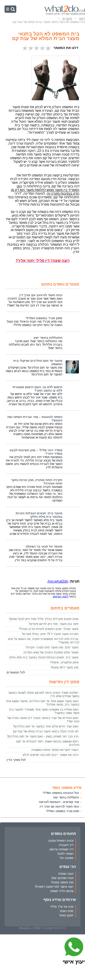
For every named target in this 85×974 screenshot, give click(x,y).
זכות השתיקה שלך (62, 878)
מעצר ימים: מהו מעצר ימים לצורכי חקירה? (51, 647)
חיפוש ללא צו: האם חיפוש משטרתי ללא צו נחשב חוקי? (37, 388)
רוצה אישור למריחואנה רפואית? (54, 886)
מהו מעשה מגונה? (62, 882)
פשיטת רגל (66, 858)
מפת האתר (66, 911)
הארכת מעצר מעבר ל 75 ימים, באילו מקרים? (50, 634)
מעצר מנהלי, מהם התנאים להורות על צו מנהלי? (48, 629)
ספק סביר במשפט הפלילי (44, 318)
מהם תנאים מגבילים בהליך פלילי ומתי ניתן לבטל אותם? (43, 619)
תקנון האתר (66, 915)
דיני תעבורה (66, 845)
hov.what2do (58, 581)
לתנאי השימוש (60, 596)
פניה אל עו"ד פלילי (61, 906)
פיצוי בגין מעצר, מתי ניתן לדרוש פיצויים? (53, 624)
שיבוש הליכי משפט (61, 891)
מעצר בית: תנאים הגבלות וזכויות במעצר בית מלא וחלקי (39, 515)
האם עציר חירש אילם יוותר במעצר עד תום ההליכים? (45, 726)
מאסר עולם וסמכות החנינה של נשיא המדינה (50, 652)
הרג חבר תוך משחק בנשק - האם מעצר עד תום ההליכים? (42, 736)
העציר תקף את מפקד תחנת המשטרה (54, 750)
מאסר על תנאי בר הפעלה (44, 546)
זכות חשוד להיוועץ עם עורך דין (40, 295)
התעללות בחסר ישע (48, 337)
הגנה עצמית (65, 873)
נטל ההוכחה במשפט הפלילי (61, 793)
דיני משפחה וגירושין (61, 849)
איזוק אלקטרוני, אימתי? (64, 662)
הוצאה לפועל (65, 853)
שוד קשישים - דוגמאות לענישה (59, 802)
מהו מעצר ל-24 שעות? (64, 667)
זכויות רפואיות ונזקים (61, 840)
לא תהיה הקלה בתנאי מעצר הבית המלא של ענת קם (45, 731)
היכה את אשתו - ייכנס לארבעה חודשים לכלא (50, 755)
